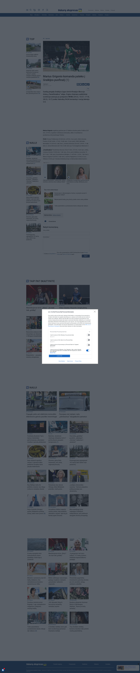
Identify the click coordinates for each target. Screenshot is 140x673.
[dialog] (70, 336)
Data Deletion (62, 361)
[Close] (95, 312)
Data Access (70, 361)
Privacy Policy (78, 361)
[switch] (88, 335)
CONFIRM (59, 355)
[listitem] (70, 332)
